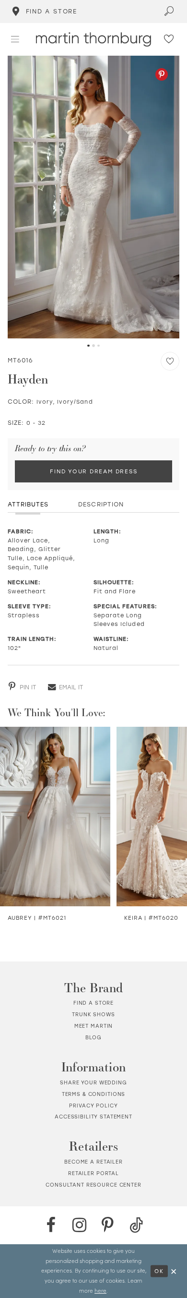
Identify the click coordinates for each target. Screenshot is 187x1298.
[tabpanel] (93, 197)
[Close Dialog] (174, 1271)
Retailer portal (93, 1173)
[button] (15, 39)
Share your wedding (93, 1082)
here (100, 1290)
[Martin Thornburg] (93, 39)
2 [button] (93, 345)
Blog (93, 1037)
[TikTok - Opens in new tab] (136, 1225)
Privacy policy (93, 1105)
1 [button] (88, 345)
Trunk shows (93, 1014)
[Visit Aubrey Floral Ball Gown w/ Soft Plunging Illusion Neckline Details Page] (55, 816)
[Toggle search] (170, 11)
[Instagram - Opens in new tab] (79, 1225)
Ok (159, 1270)
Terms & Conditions (94, 1094)
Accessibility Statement (93, 1116)
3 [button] (98, 345)
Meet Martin (93, 1025)
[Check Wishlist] (169, 39)
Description (100, 504)
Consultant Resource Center (93, 1184)
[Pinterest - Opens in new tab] (161, 74)
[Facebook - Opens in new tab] (51, 1225)
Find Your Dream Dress (93, 471)
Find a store (93, 1002)
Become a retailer (93, 1161)
